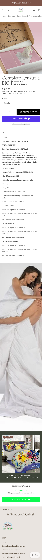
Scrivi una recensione (21, 499)
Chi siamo (11, 16)
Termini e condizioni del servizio (13, 546)
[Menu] (2, 9)
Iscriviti (29, 514)
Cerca (4, 542)
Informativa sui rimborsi (11, 550)
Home (4, 16)
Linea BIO (26, 16)
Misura (4, 98)
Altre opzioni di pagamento (21, 124)
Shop (19, 16)
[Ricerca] (7, 9)
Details (4, 138)
